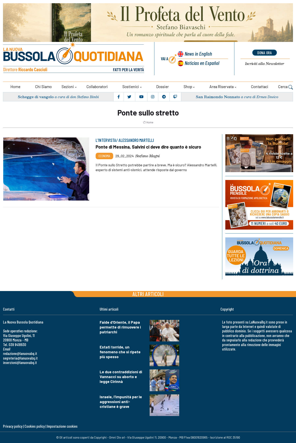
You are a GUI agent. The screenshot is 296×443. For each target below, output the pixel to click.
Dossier (162, 86)
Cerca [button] (283, 86)
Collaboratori (97, 86)
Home (15, 86)
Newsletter (264, 63)
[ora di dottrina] (259, 256)
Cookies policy (35, 426)
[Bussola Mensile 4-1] (259, 153)
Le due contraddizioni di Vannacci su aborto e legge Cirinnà (121, 376)
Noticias (202, 63)
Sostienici (130, 86)
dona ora (264, 52)
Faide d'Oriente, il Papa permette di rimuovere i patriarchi (120, 327)
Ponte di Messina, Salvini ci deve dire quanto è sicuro (148, 147)
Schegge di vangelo (36, 97)
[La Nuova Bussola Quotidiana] (74, 58)
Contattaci (259, 86)
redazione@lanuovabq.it (20, 353)
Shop (188, 86)
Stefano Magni (147, 155)
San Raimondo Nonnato (218, 97)
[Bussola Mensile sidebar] (259, 205)
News (198, 53)
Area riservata (221, 86)
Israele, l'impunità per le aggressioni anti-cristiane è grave (121, 401)
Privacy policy (12, 426)
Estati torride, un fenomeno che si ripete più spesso (120, 352)
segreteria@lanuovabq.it (20, 358)
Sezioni (68, 86)
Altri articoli (148, 293)
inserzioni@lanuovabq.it (20, 362)
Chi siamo (43, 86)
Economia (104, 156)
